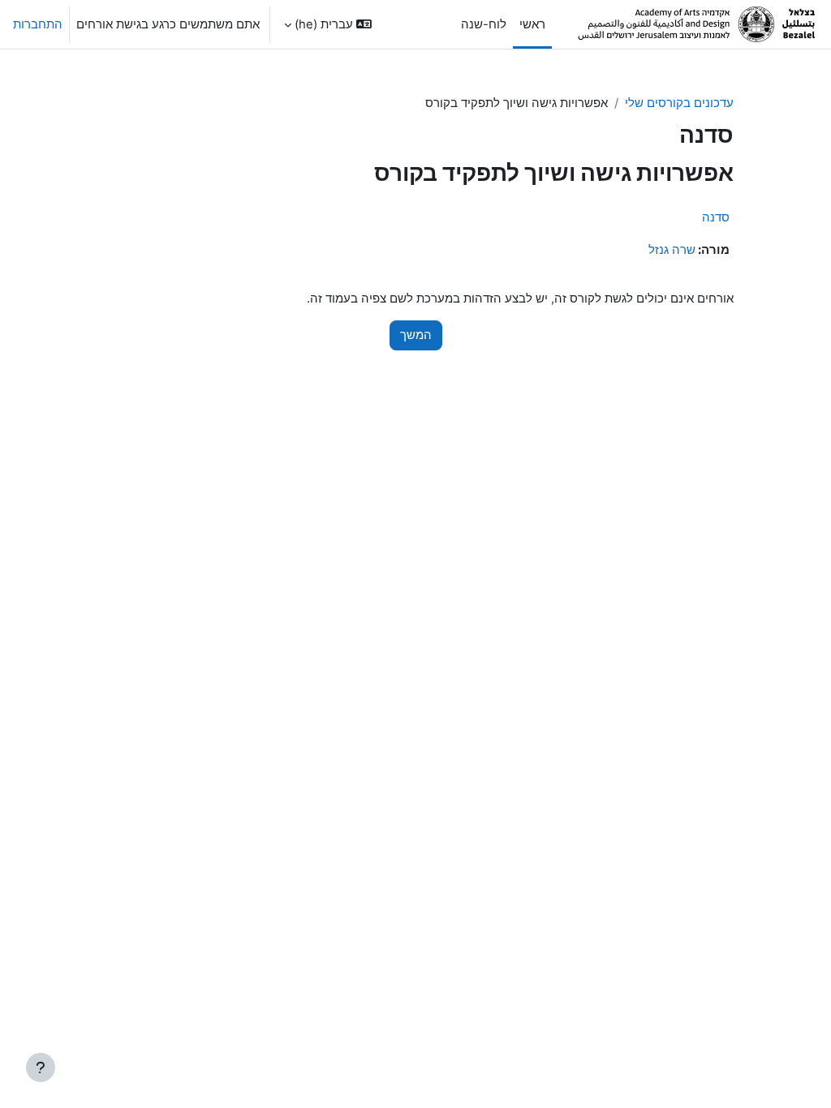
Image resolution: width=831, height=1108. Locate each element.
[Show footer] (40, 1067)
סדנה (716, 217)
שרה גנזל (671, 250)
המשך (416, 335)
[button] (327, 24)
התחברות (37, 24)
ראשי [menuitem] (532, 24)
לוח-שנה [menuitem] (483, 24)
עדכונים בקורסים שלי (679, 103)
